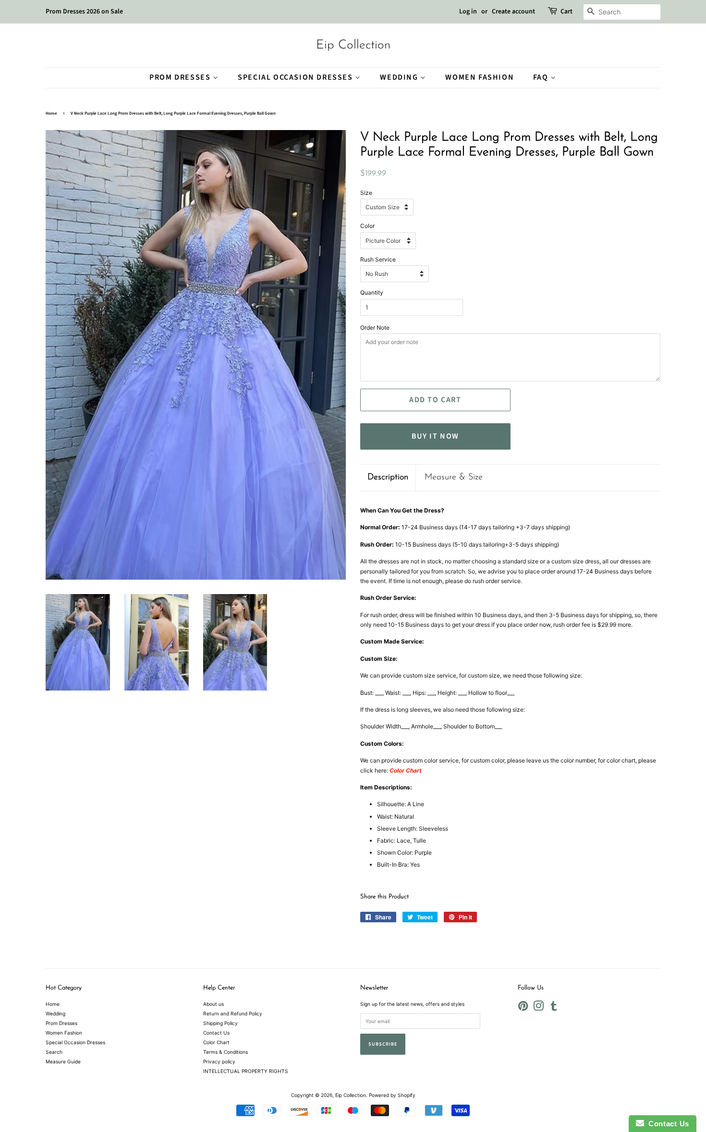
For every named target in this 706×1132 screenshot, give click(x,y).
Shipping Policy (220, 1023)
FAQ (541, 77)
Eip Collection (353, 45)
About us (213, 1004)
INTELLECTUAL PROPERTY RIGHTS (245, 1071)
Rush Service (378, 259)
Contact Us (216, 1033)
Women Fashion (479, 77)
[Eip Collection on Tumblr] (553, 1008)
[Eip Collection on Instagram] (538, 1008)
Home (51, 113)
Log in (468, 11)
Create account (513, 11)
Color (367, 225)
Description (387, 477)
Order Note (375, 327)
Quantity (371, 292)
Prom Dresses (181, 77)
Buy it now (435, 436)
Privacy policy (219, 1061)
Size (366, 192)
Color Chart (216, 1042)
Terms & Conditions (225, 1052)
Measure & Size (454, 477)
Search (54, 1052)
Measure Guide (63, 1061)
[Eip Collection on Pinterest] (523, 1008)
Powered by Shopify (392, 1095)
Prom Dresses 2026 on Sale (84, 11)
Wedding (400, 77)
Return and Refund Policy (232, 1013)
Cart (566, 11)
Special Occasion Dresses (296, 77)
